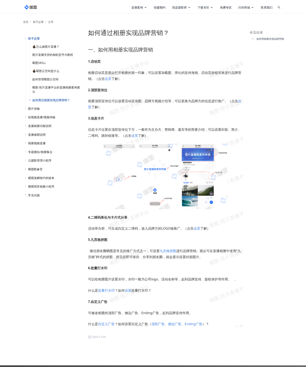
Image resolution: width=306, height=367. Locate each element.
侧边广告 (174, 324)
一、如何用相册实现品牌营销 (267, 39)
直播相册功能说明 (39, 126)
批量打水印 (106, 290)
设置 (128, 290)
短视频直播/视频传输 (41, 117)
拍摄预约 (159, 7)
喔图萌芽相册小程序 (41, 186)
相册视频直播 (37, 143)
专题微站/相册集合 (40, 152)
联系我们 (266, 7)
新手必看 (38, 22)
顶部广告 (158, 324)
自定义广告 (106, 324)
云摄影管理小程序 (39, 160)
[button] (139, 7)
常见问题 (34, 195)
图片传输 (34, 109)
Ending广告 (193, 324)
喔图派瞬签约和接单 (41, 178)
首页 (26, 22)
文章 (50, 22)
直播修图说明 (37, 135)
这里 (108, 78)
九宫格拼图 (168, 251)
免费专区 (226, 7)
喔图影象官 (35, 169)
